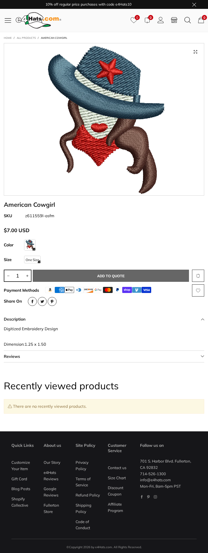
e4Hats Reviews (51, 475)
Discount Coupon (115, 490)
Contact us (117, 467)
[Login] (160, 20)
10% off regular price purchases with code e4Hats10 (82, 4)
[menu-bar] (10, 20)
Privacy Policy (82, 465)
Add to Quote (111, 276)
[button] (8, 275)
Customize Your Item (20, 465)
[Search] (187, 20)
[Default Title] (30, 245)
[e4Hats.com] (71, 20)
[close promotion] (194, 4)
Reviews (12, 356)
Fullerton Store (51, 508)
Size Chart (117, 477)
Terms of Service (83, 482)
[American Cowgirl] (104, 119)
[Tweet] (42, 301)
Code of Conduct (83, 524)
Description (15, 319)
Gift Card (19, 478)
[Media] (195, 52)
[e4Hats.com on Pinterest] (148, 496)
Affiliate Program (115, 507)
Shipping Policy (83, 508)
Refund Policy (88, 495)
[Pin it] (52, 301)
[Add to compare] (198, 276)
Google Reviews (51, 491)
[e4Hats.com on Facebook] (142, 496)
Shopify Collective (19, 502)
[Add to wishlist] (198, 290)
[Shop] (174, 20)
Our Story (52, 462)
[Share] (32, 301)
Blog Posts (20, 488)
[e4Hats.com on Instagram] (155, 496)
